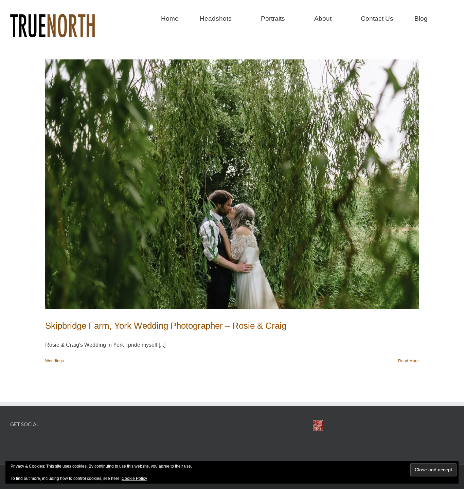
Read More (408, 361)
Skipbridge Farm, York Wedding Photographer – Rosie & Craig (165, 326)
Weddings (54, 361)
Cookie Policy (134, 478)
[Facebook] (13, 441)
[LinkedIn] (36, 441)
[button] (451, 17)
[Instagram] (25, 441)
